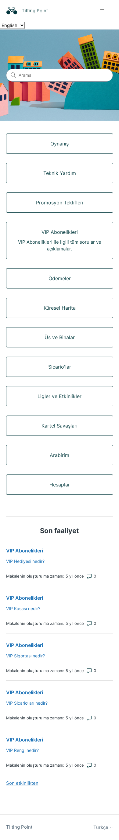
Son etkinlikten (22, 783)
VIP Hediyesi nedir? (25, 561)
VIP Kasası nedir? (23, 608)
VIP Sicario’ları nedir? (27, 703)
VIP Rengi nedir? (22, 750)
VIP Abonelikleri (24, 551)
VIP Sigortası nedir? (25, 655)
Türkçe (101, 827)
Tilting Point (19, 827)
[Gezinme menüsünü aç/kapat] (102, 11)
